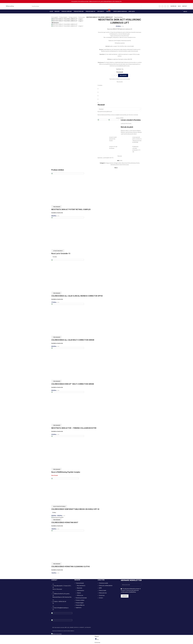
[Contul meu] (179, 11)
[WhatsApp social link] (168, 6)
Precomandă (123, 75)
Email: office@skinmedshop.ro (61, 607)
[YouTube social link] (165, 6)
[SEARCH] (140, 6)
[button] (56, 206)
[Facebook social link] (159, 6)
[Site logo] (10, 6)
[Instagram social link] (162, 6)
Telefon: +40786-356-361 (60, 601)
